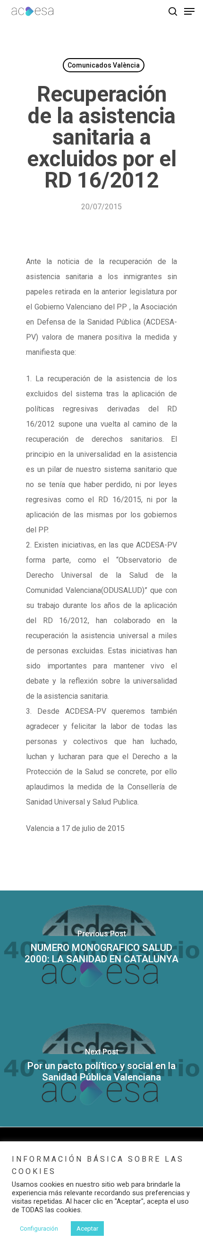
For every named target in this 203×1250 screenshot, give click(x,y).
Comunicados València (104, 65)
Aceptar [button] (87, 1228)
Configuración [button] (39, 1228)
